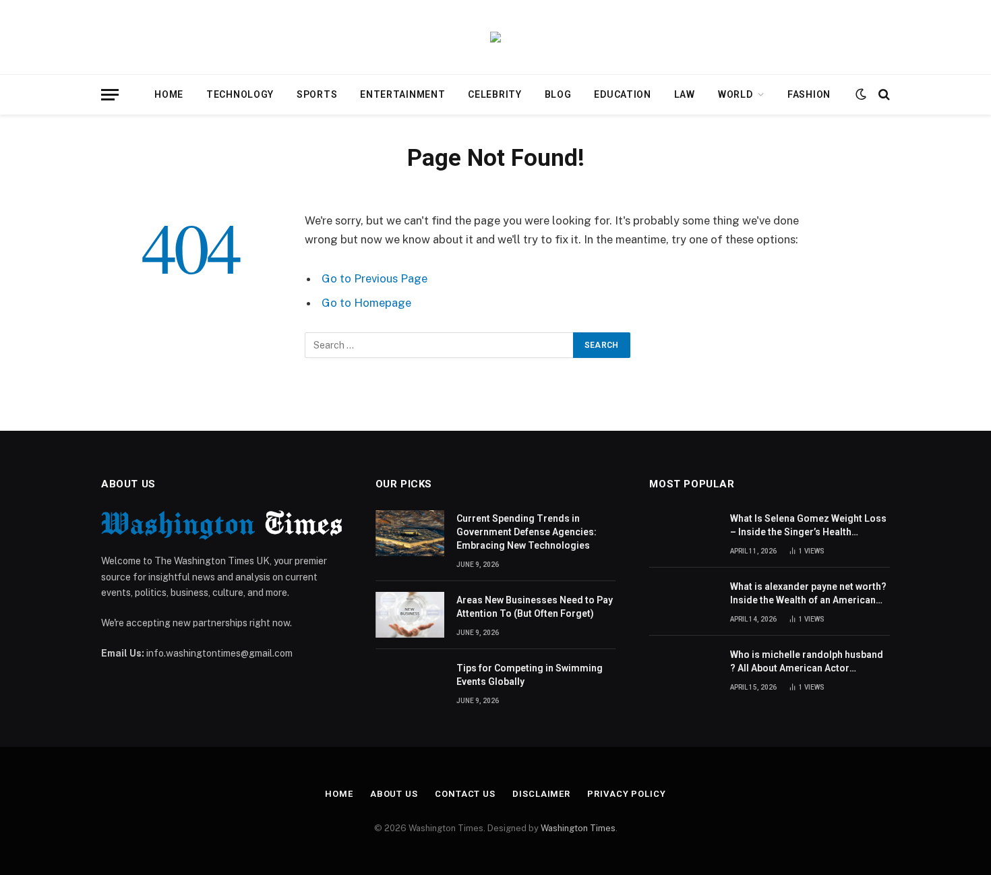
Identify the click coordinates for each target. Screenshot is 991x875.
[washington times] (495, 37)
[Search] (883, 95)
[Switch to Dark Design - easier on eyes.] (861, 94)
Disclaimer (541, 794)
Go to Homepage (366, 302)
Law (684, 94)
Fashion (809, 94)
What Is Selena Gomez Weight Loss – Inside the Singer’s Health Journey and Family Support (808, 526)
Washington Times (578, 828)
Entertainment (402, 94)
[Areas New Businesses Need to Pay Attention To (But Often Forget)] (410, 615)
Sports (317, 94)
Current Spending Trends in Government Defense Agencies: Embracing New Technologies (526, 532)
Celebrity (494, 94)
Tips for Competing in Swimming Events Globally (529, 675)
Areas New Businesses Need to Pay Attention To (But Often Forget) (534, 607)
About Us (394, 794)
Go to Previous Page (374, 278)
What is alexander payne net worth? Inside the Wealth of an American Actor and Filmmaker (808, 594)
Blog (558, 94)
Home (168, 94)
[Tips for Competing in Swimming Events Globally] (410, 683)
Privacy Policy (626, 794)
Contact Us (465, 794)
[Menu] (110, 95)
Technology (240, 94)
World (735, 94)
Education (622, 94)
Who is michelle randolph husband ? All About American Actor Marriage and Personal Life (806, 662)
